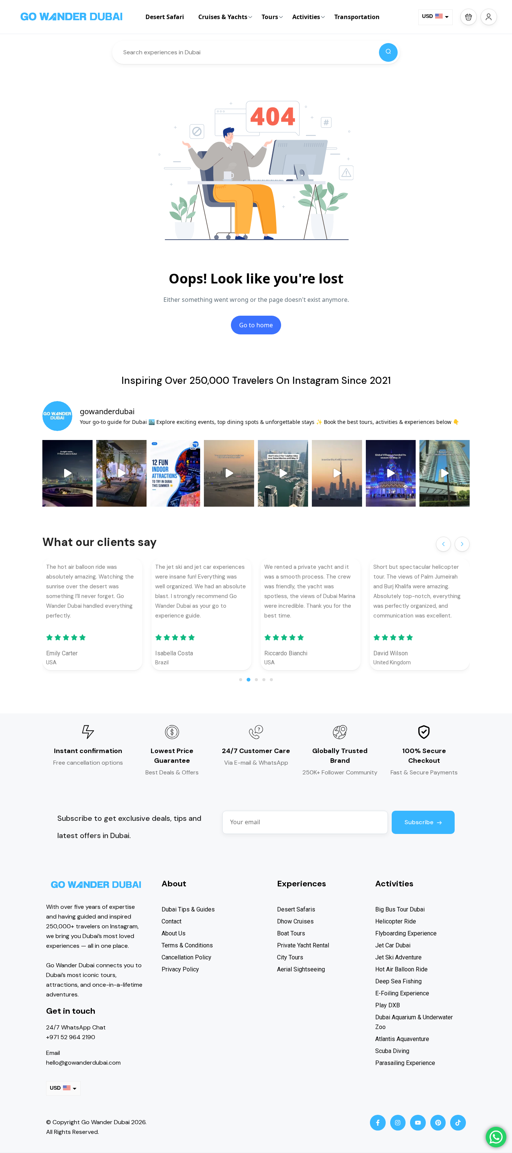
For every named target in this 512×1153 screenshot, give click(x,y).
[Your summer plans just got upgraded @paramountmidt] (121, 473)
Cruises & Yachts (222, 17)
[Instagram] (398, 1123)
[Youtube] (418, 1123)
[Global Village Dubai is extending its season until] (391, 473)
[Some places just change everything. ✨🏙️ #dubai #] (229, 473)
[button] (468, 17)
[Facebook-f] (378, 1123)
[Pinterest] (438, 1123)
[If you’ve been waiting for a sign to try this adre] (283, 473)
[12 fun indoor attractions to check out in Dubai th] (175, 473)
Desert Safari (164, 17)
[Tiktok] (458, 1123)
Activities (306, 17)
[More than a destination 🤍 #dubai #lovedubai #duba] (337, 473)
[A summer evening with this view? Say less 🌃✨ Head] (67, 473)
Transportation (357, 17)
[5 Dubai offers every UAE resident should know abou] (444, 473)
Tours (270, 17)
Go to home (256, 325)
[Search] (388, 52)
